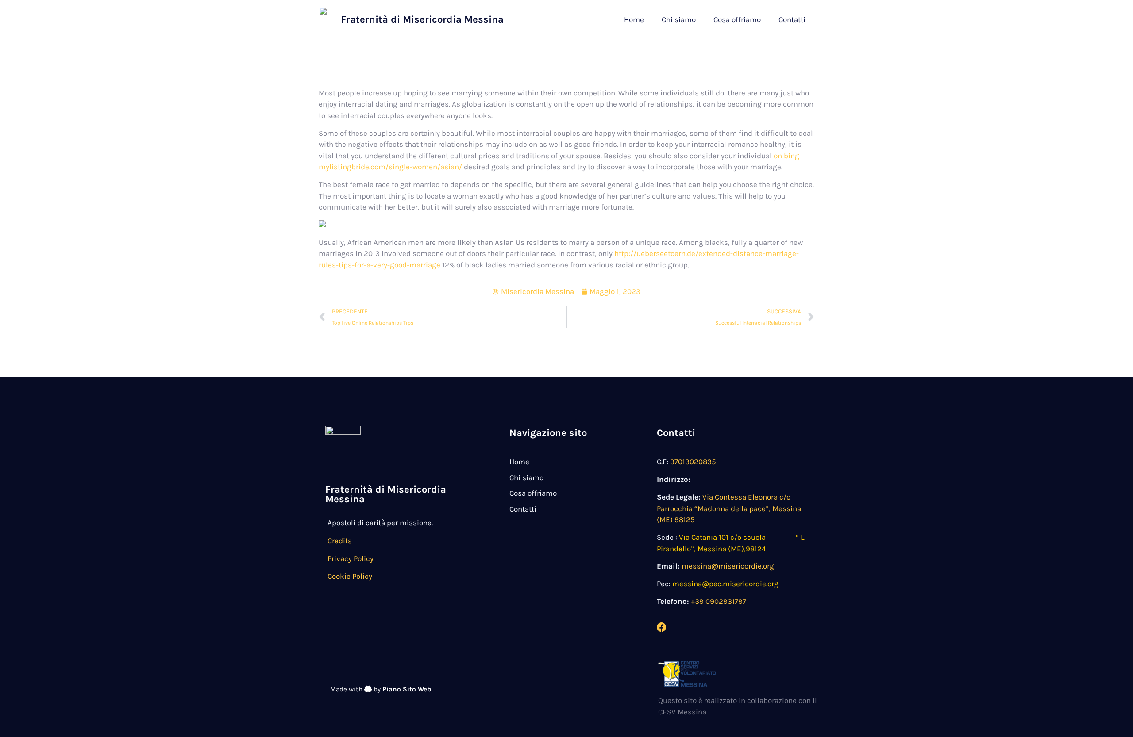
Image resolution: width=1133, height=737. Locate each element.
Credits (340, 540)
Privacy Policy (351, 558)
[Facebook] (662, 627)
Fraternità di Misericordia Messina (422, 19)
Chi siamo (679, 19)
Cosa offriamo (737, 19)
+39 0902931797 (718, 601)
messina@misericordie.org (728, 565)
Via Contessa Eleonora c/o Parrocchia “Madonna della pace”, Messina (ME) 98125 (729, 508)
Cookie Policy (350, 576)
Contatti (791, 19)
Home (634, 19)
